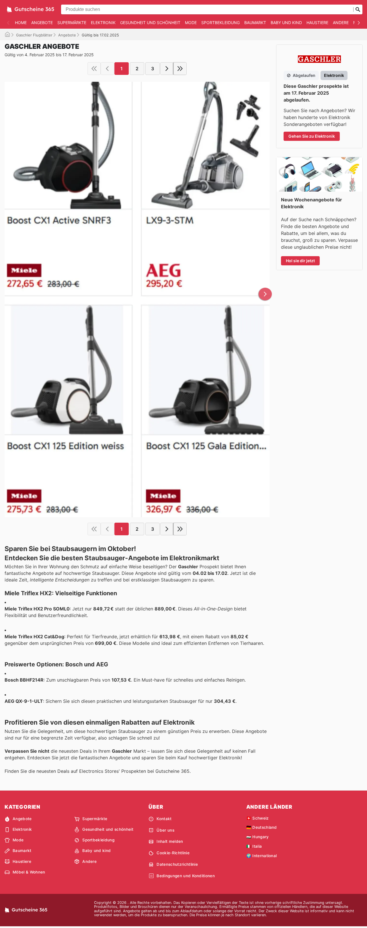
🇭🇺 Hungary (257, 836)
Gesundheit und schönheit (150, 22)
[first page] (94, 68)
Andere (341, 22)
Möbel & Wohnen (29, 872)
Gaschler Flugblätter (34, 35)
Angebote (42, 22)
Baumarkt (255, 22)
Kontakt (164, 818)
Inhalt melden (170, 841)
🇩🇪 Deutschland (261, 827)
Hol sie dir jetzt (300, 260)
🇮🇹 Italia (254, 846)
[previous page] (107, 68)
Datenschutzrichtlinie (177, 864)
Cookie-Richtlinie (173, 853)
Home (21, 22)
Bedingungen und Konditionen (186, 875)
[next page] (166, 68)
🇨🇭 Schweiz (257, 818)
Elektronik (103, 22)
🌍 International (261, 855)
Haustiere (317, 22)
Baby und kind (286, 22)
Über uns (165, 830)
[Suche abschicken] (357, 9)
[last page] (180, 68)
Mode (191, 22)
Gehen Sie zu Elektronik (311, 136)
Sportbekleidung (220, 22)
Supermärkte (71, 22)
